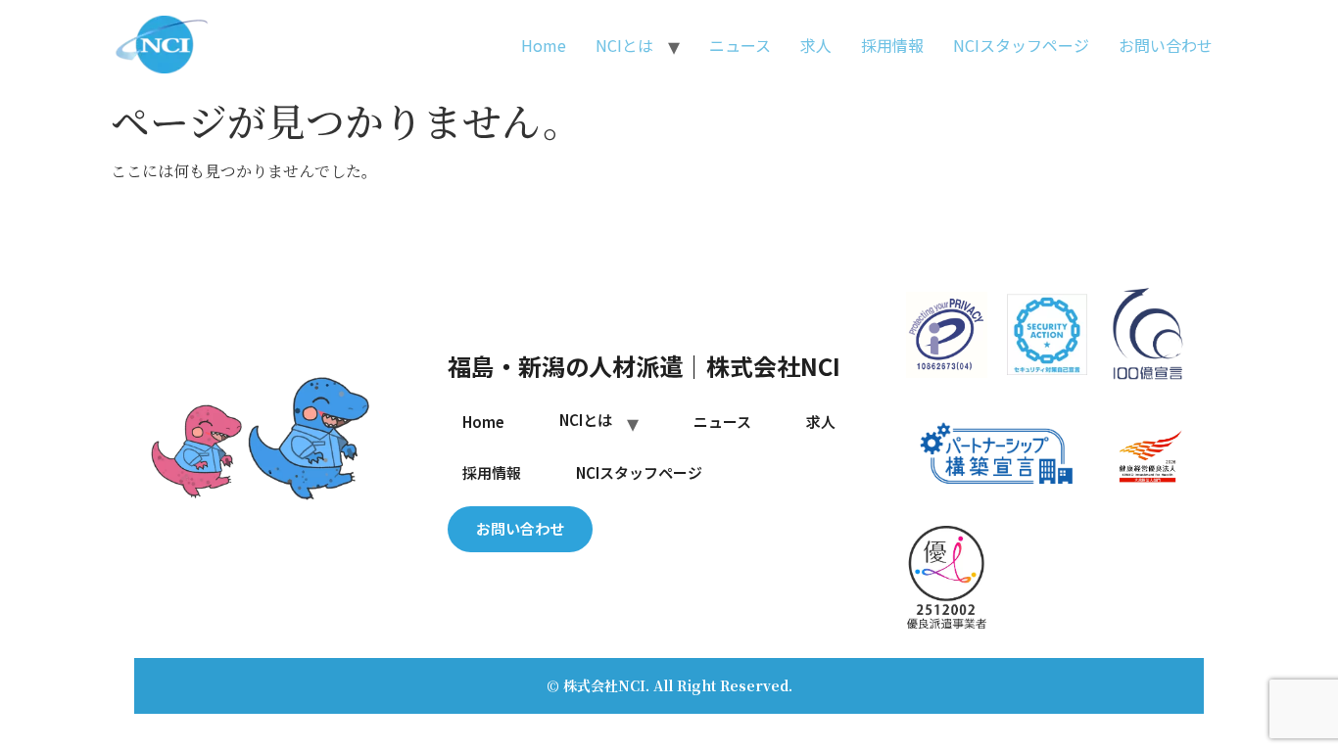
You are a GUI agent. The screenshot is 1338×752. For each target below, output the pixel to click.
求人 (816, 45)
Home (543, 45)
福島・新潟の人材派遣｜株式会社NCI (644, 366)
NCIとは (624, 45)
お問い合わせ (1166, 45)
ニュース (740, 45)
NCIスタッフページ (1021, 45)
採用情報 (892, 45)
